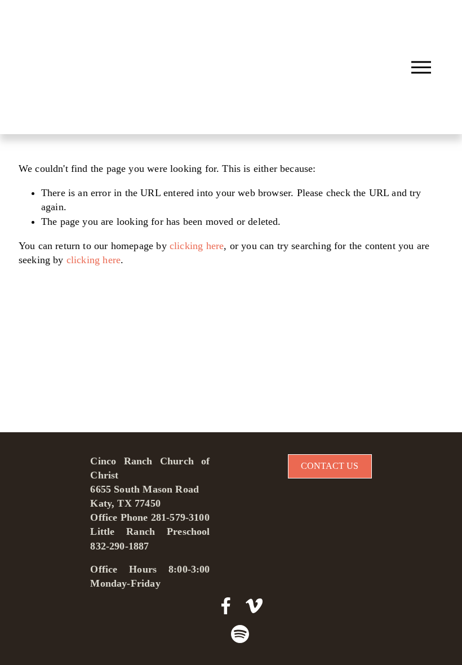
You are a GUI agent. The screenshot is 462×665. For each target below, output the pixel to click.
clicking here (197, 245)
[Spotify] (240, 634)
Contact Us (329, 466)
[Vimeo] (254, 606)
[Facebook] (226, 606)
